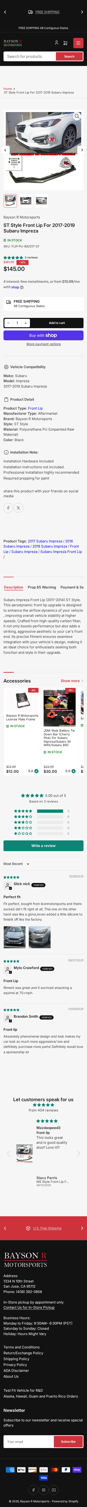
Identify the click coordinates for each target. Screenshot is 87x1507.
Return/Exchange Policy (23, 1353)
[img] (11, 877)
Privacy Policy (15, 1364)
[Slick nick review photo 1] (14, 937)
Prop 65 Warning (42, 587)
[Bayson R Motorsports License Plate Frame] (22, 701)
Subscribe (68, 1441)
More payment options (43, 344)
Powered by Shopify (65, 1501)
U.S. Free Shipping (47, 1228)
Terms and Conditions (21, 1347)
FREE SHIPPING (47, 12)
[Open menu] (78, 43)
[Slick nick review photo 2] (40, 937)
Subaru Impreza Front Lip (61, 551)
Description (13, 587)
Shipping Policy (16, 1359)
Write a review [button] (43, 845)
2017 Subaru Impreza (45, 541)
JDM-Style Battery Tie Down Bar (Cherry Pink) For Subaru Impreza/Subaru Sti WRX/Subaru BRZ (59, 738)
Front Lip (35, 408)
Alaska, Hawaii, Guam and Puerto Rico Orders (40, 1396)
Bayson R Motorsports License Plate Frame (22, 717)
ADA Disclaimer (16, 1370)
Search (69, 56)
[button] (13, 257)
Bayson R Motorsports (21, 217)
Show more (70, 681)
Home (7, 89)
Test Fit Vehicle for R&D (23, 1390)
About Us (11, 1376)
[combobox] (43, 56)
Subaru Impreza (24, 551)
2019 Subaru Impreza (49, 546)
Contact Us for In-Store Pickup (29, 1307)
